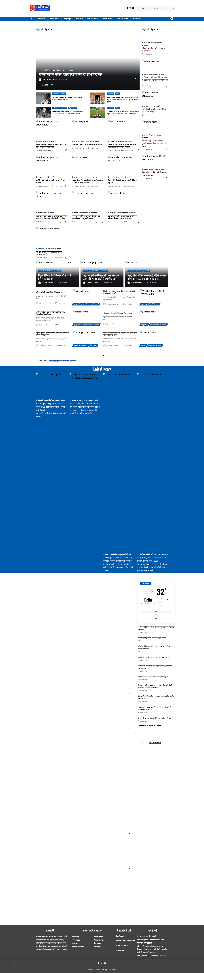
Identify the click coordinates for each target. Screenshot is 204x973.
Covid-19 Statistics (155, 742)
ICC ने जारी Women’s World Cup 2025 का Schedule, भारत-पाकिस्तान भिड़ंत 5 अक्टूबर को (68, 98)
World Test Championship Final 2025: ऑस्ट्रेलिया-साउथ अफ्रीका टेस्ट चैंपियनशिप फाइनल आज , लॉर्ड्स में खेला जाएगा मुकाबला (122, 99)
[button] (180, 360)
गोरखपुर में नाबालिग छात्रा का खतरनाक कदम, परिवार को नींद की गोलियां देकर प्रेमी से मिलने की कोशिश (51, 217)
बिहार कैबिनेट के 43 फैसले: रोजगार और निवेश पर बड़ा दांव (122, 181)
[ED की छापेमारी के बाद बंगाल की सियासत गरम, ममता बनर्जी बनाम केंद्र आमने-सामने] (51, 129)
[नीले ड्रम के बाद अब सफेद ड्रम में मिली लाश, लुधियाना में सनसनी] (51, 236)
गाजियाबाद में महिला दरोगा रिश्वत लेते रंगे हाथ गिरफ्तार (70, 74)
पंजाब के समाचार (41, 248)
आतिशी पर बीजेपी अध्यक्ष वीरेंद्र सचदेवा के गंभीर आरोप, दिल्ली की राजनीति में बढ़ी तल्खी (122, 145)
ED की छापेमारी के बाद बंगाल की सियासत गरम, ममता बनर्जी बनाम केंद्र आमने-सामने (51, 145)
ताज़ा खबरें (70, 70)
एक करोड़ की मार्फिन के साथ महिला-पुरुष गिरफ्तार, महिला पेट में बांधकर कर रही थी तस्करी (122, 217)
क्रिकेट (63, 94)
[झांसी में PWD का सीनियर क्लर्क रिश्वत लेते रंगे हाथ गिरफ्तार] (51, 165)
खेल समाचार (56, 94)
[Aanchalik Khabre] (40, 8)
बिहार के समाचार (121, 177)
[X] (130, 8)
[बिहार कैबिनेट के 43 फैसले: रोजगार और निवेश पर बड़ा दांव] (124, 165)
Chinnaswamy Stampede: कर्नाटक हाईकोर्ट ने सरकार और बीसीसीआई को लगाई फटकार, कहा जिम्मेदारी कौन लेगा (67, 112)
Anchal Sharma (49, 79)
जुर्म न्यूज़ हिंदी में (45, 70)
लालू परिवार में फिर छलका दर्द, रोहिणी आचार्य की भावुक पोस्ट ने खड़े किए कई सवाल (147, 277)
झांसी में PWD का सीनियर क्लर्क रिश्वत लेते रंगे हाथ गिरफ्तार (50, 181)
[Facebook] (127, 8)
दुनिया (46, 141)
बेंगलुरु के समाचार (72, 108)
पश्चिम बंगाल (53, 141)
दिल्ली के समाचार (121, 141)
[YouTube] (133, 8)
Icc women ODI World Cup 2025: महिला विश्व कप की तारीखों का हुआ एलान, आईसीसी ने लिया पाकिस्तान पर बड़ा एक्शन (123, 112)
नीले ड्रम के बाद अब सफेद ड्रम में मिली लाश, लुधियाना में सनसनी (49, 252)
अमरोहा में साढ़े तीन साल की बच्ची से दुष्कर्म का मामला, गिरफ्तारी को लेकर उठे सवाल (87, 181)
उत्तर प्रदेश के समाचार (58, 70)
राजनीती (129, 141)
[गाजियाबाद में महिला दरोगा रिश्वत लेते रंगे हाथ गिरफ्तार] (87, 129)
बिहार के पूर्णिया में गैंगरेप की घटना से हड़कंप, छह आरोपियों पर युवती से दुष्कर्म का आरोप (86, 217)
